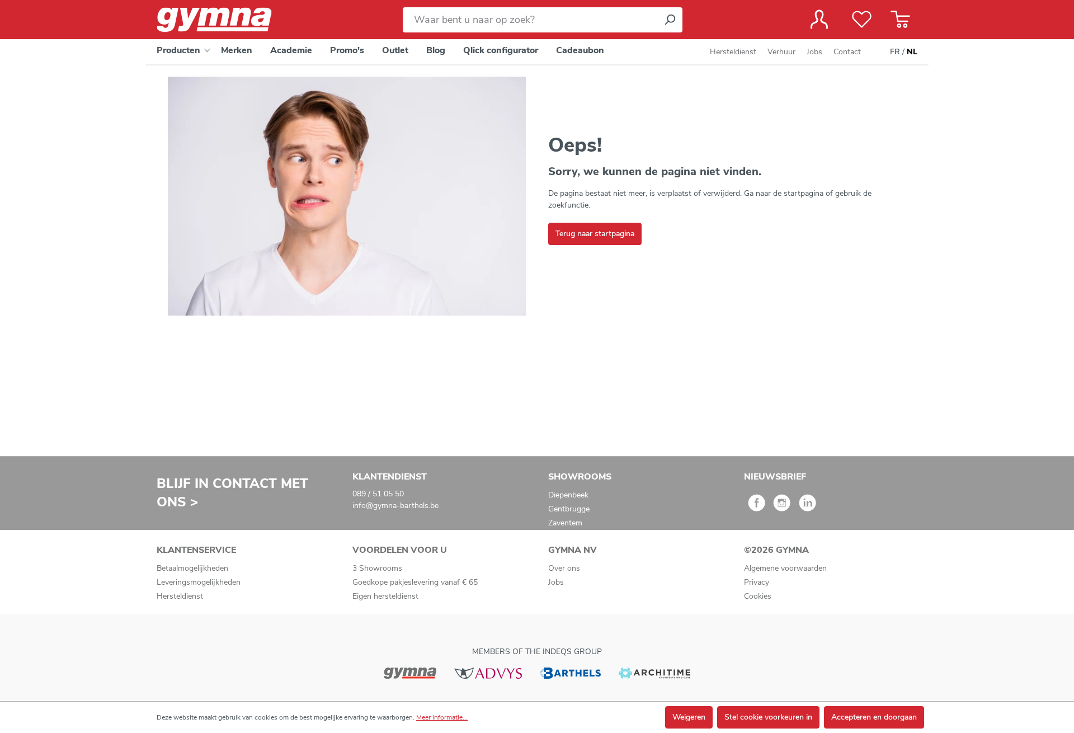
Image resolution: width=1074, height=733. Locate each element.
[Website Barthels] (570, 672)
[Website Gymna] (410, 672)
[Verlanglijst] (862, 19)
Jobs (814, 51)
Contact (847, 51)
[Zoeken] (669, 19)
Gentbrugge (569, 509)
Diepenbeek (568, 495)
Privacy (756, 582)
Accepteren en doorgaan (874, 717)
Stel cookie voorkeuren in (768, 717)
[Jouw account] (819, 19)
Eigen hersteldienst (385, 596)
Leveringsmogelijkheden (199, 582)
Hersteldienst (733, 51)
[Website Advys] (488, 672)
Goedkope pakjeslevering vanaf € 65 (415, 582)
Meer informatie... (442, 717)
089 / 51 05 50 (378, 493)
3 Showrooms (377, 568)
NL (912, 51)
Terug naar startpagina (594, 233)
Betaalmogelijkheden (192, 568)
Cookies (757, 596)
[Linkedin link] (807, 506)
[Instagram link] (782, 506)
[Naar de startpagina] (224, 19)
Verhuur (781, 51)
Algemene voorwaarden (785, 568)
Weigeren (688, 717)
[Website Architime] (654, 672)
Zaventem (565, 523)
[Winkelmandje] (900, 19)
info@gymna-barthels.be (395, 505)
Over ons (564, 568)
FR (895, 51)
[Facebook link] (756, 506)
